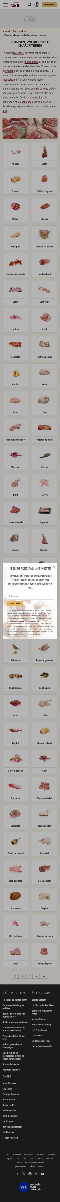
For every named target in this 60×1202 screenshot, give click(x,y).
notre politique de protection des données (25, 621)
